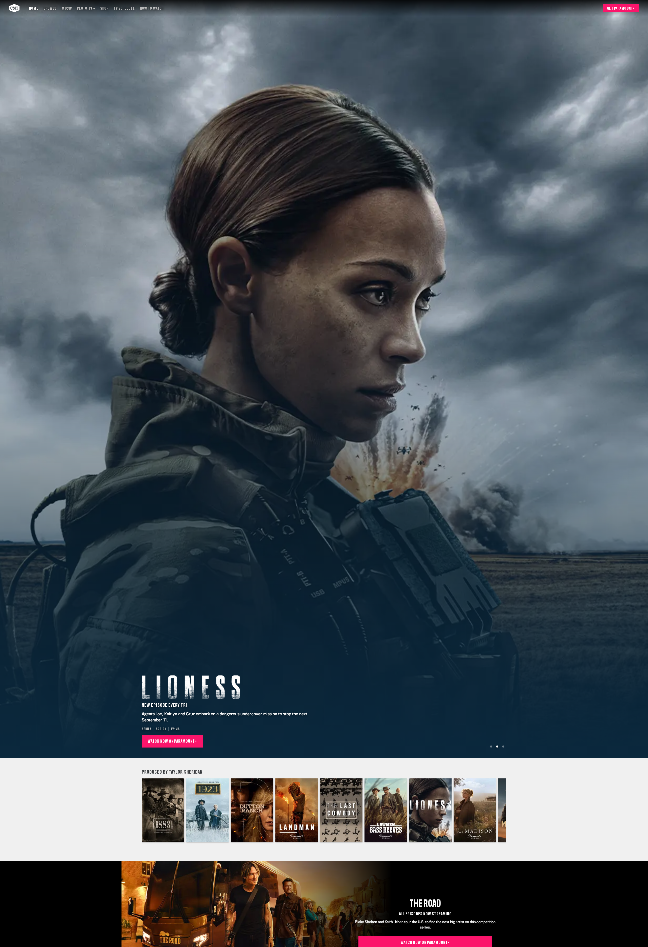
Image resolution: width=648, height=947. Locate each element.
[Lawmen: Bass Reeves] (385, 810)
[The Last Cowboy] (341, 810)
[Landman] (296, 810)
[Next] (498, 810)
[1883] (163, 810)
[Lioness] (430, 810)
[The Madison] (475, 810)
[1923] (207, 810)
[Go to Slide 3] (503, 746)
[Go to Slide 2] (497, 746)
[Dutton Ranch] (252, 810)
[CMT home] (14, 8)
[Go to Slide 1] (491, 746)
